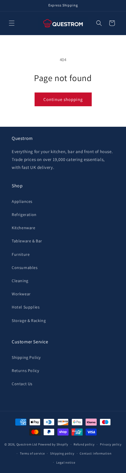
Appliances (22, 201)
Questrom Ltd (26, 444)
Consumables (25, 267)
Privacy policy (111, 444)
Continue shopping (63, 99)
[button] (11, 23)
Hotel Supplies (26, 307)
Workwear (21, 294)
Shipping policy (62, 453)
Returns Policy (25, 370)
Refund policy (84, 444)
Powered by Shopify (53, 444)
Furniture (21, 254)
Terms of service (32, 453)
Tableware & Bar (27, 241)
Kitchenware (23, 227)
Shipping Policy (26, 357)
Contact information (95, 453)
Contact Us (22, 383)
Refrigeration (24, 214)
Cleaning (20, 280)
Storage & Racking (29, 320)
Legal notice (65, 462)
